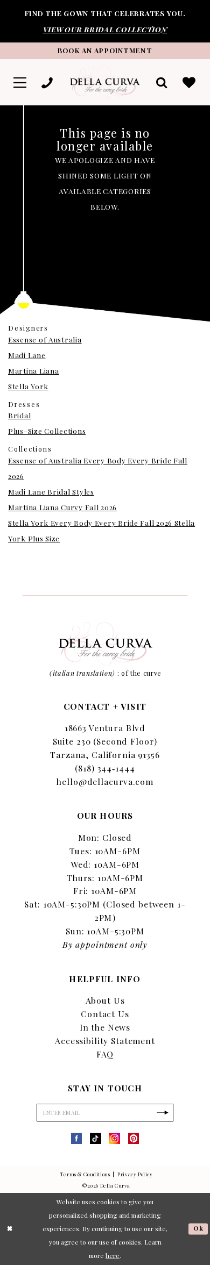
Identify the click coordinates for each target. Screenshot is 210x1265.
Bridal (19, 415)
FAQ (105, 1054)
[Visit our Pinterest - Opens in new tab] (133, 1138)
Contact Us (105, 1013)
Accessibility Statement (105, 1040)
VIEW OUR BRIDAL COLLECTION (105, 29)
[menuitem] (20, 82)
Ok (198, 1228)
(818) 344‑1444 (105, 768)
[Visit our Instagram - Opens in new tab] (114, 1138)
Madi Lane (27, 355)
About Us (105, 1000)
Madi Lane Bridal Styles (51, 491)
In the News (105, 1027)
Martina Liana (33, 370)
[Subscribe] (162, 1112)
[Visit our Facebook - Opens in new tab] (76, 1138)
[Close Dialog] (9, 1229)
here (113, 1255)
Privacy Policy (134, 1174)
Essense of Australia (45, 339)
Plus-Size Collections (47, 430)
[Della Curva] (105, 82)
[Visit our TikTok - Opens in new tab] (95, 1138)
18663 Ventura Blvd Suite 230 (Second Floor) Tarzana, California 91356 (104, 741)
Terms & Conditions (85, 1174)
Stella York (28, 386)
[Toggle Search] (162, 82)
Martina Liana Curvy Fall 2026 (62, 507)
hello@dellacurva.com (105, 781)
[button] (20, 82)
